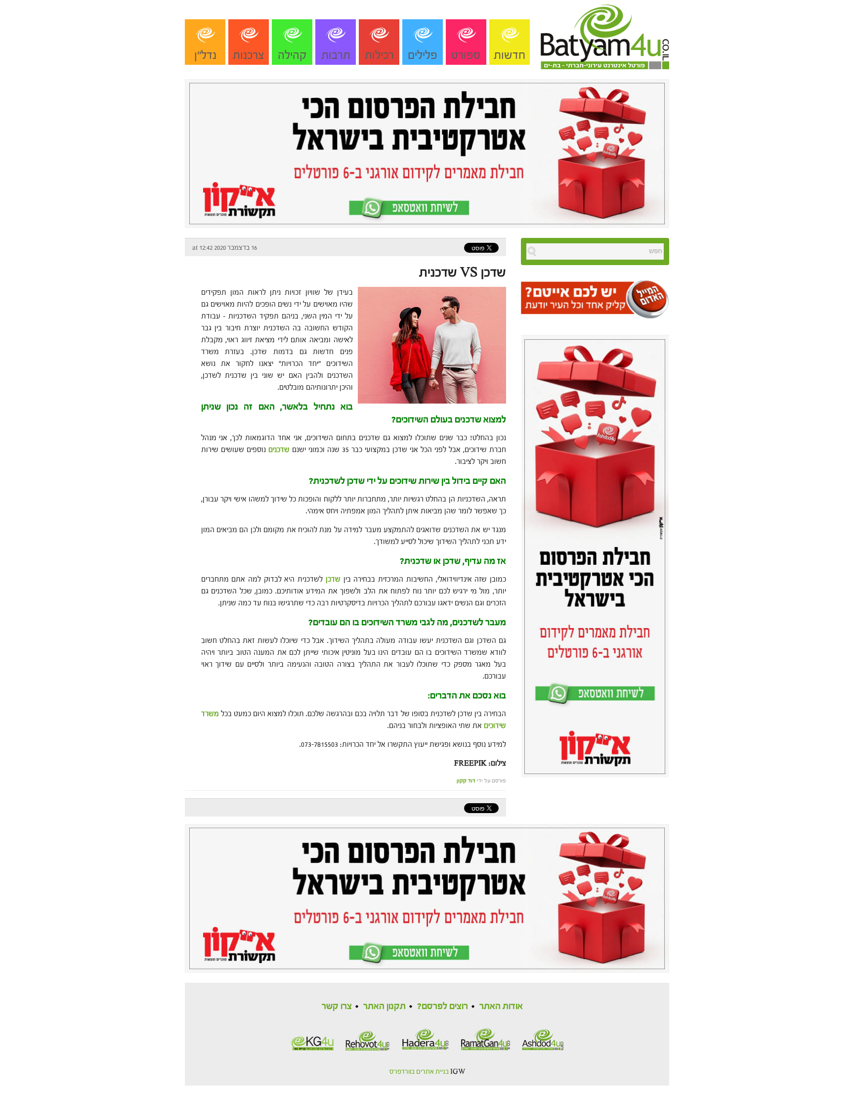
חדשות (509, 55)
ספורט (466, 55)
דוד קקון (466, 780)
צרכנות (248, 55)
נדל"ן (205, 55)
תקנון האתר (384, 1006)
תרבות (335, 55)
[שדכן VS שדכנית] (429, 344)
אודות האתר (501, 1006)
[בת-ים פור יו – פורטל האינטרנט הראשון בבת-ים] (605, 34)
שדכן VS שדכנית (462, 272)
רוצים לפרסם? (442, 1006)
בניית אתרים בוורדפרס (419, 1072)
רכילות (379, 55)
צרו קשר (337, 1006)
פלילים (422, 55)
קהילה (292, 55)
